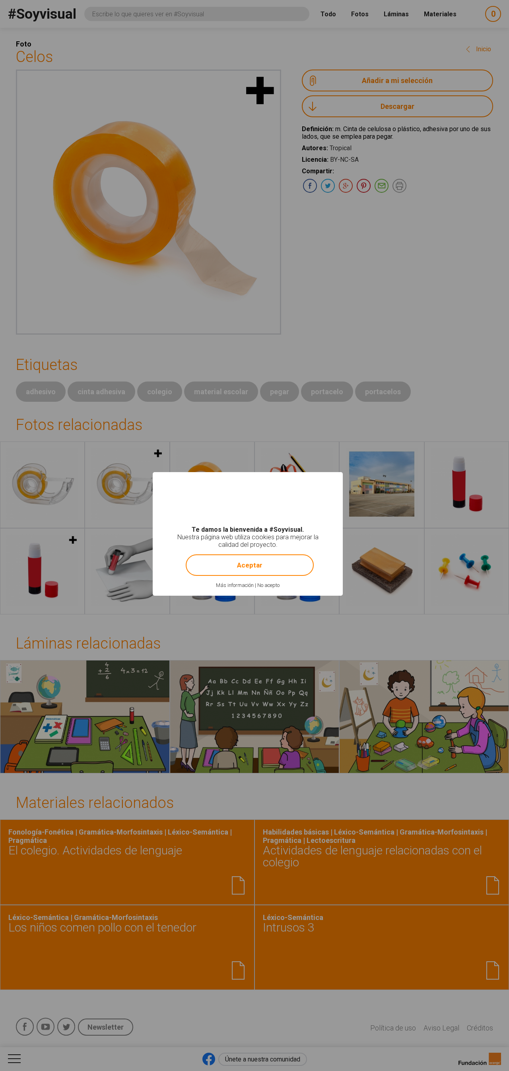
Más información (235, 585)
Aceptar (249, 565)
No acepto (268, 585)
